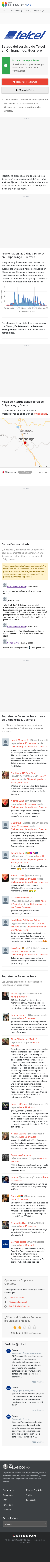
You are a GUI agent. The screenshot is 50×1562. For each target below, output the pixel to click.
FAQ (5, 1500)
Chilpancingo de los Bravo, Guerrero (29, 746)
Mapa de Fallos (26, 90)
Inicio (4, 10)
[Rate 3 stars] (25, 1327)
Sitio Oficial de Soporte (19, 1306)
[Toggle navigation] (46, 4)
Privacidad (8, 1505)
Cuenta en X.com (17, 1297)
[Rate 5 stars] (34, 1327)
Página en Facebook (18, 1302)
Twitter (29, 1495)
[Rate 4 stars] (29, 1327)
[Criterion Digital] (25, 1536)
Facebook (30, 1500)
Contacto (7, 1509)
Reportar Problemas (26, 82)
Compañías (15, 10)
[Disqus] (25, 615)
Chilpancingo (40, 413)
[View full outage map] (25, 443)
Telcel (26, 10)
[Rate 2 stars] (20, 1327)
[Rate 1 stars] (15, 1327)
